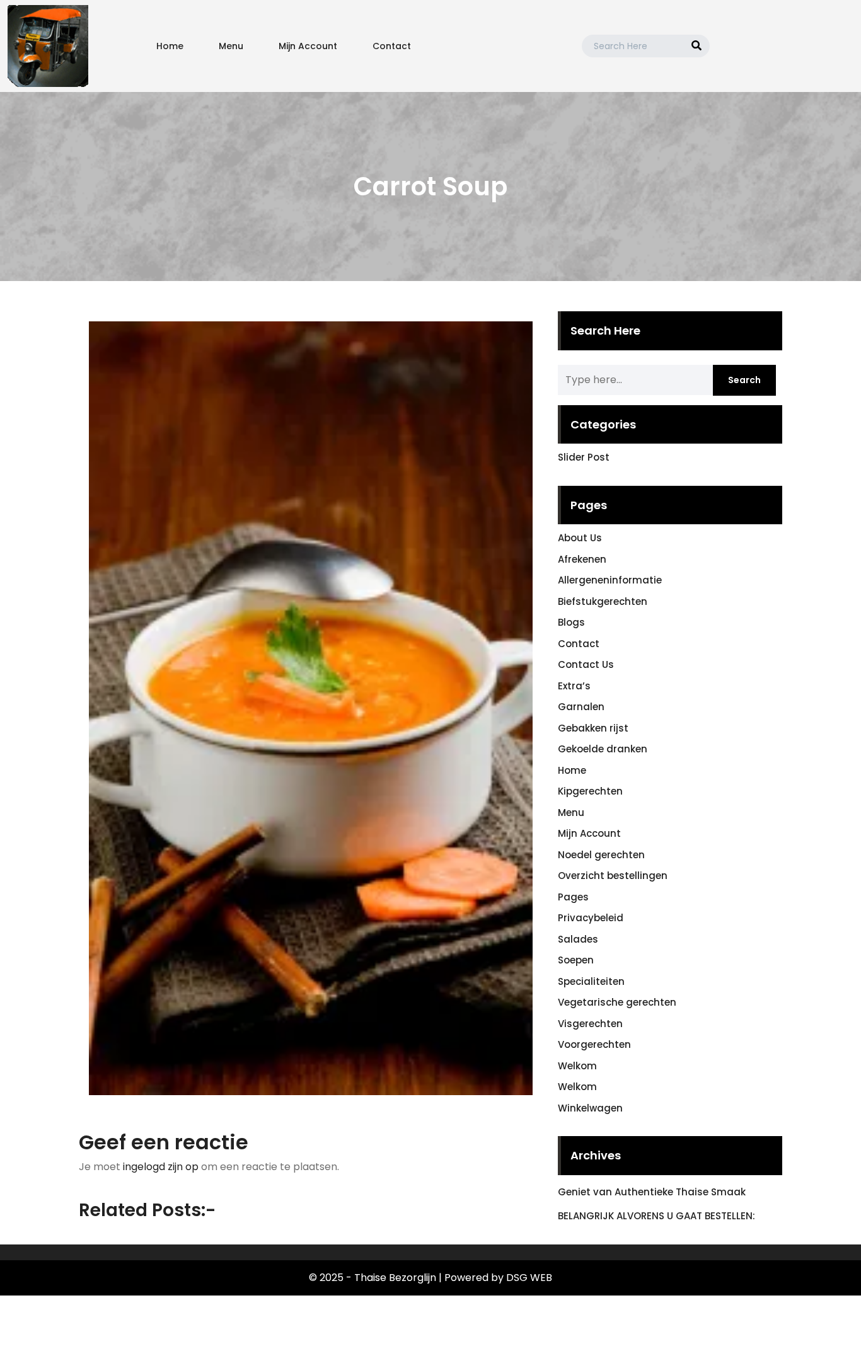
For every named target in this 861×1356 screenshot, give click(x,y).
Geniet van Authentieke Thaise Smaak (652, 1191)
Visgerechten (590, 1023)
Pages (573, 897)
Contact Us (586, 664)
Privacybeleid (590, 917)
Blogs (571, 622)
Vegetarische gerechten (617, 1002)
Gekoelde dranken (602, 749)
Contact (392, 46)
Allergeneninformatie (610, 580)
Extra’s (574, 685)
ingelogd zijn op (161, 1166)
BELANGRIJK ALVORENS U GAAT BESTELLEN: (656, 1215)
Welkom (577, 1065)
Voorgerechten (594, 1044)
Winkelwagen (590, 1108)
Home (169, 46)
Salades (578, 939)
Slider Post (584, 457)
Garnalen (581, 706)
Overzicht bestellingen (612, 875)
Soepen (576, 960)
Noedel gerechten (601, 854)
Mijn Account (308, 46)
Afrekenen (582, 559)
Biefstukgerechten (602, 601)
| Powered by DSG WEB (495, 1277)
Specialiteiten (591, 981)
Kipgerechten (590, 791)
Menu (231, 46)
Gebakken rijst (593, 728)
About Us (580, 537)
